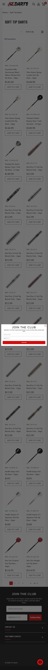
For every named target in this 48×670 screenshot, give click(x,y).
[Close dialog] (45, 326)
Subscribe (24, 342)
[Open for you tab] (40, 662)
